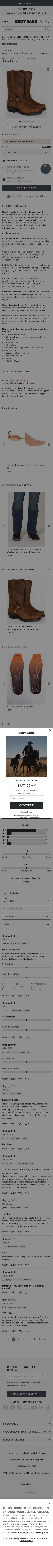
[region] (26, 1522)
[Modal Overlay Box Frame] (26, 773)
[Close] (49, 1503)
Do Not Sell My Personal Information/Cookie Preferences (26, 1539)
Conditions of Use (26, 1532)
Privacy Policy (42, 1532)
